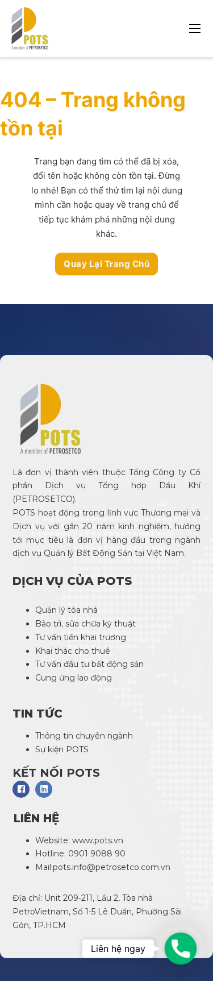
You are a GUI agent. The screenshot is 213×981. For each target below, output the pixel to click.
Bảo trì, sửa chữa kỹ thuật (86, 624)
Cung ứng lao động (74, 678)
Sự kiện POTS (62, 749)
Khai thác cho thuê (72, 651)
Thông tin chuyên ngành (84, 736)
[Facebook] (21, 789)
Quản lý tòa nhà (66, 610)
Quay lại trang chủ (106, 263)
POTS (23, 513)
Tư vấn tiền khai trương (81, 637)
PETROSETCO (44, 499)
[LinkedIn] (43, 789)
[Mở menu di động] (195, 28)
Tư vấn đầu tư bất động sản (89, 664)
